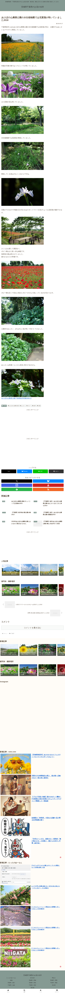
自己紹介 (32, 977)
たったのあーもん (11, 977)
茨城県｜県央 (32, 982)
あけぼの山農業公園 (14, 405)
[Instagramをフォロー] (16, 485)
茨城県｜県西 (53, 980)
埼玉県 (54, 985)
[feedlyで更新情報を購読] (16, 489)
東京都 (32, 987)
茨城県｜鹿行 (11, 982)
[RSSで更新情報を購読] (48, 489)
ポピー (29, 405)
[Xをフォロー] (16, 481)
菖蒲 (39, 405)
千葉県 (4, 405)
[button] (56, 471)
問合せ (54, 977)
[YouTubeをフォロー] (48, 485)
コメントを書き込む (32, 628)
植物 (11, 980)
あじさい (23, 405)
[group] (10, 570)
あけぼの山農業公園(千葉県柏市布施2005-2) (16, 398)
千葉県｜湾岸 (32, 985)
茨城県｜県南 (32, 980)
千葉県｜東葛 (53, 982)
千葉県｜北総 (11, 985)
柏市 (35, 405)
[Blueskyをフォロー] (48, 481)
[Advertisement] (32, 423)
